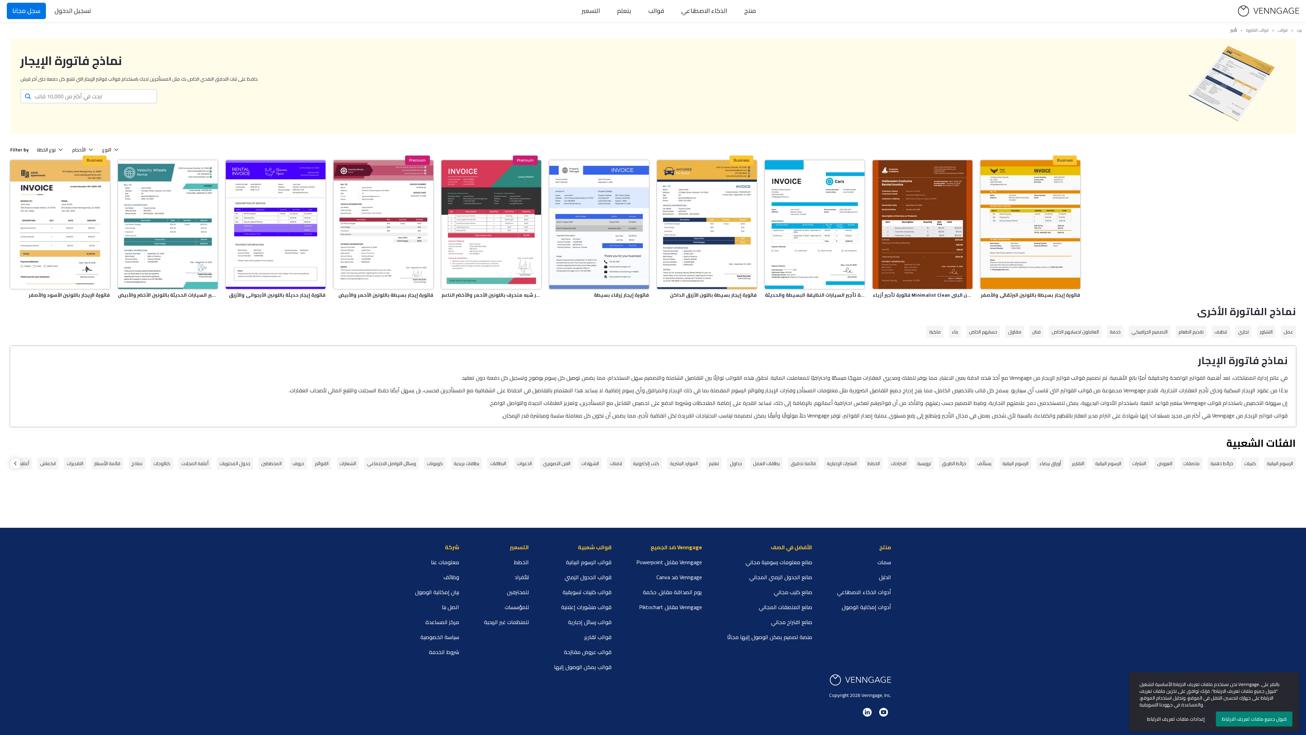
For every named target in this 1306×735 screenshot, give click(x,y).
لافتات (616, 463)
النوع (106, 149)
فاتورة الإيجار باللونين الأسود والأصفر (69, 295)
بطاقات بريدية (466, 463)
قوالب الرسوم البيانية (589, 562)
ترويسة (924, 463)
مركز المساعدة (442, 622)
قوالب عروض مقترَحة (588, 652)
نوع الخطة (46, 149)
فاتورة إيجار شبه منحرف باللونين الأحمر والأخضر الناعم (491, 295)
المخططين (271, 463)
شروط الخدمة (444, 652)
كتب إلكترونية (646, 463)
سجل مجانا (26, 10)
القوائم (322, 463)
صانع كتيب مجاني (793, 592)
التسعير (591, 10)
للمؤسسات (517, 607)
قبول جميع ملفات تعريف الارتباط (1254, 719)
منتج (750, 10)
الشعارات (347, 463)
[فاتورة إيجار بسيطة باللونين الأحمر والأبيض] (383, 224)
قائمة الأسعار (107, 463)
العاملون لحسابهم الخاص (1075, 331)
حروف (298, 463)
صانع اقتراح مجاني (791, 622)
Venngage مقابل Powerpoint (669, 562)
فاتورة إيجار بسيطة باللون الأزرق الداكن (713, 295)
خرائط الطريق (954, 463)
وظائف (451, 577)
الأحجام (79, 149)
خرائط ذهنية (1221, 463)
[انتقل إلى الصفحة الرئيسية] (1268, 11)
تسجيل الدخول (72, 10)
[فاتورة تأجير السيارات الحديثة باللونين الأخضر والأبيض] (168, 224)
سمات (884, 562)
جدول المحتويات (234, 463)
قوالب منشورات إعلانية (586, 607)
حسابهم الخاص (983, 331)
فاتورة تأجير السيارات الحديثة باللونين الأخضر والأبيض (168, 295)
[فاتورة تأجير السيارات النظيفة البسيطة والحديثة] (815, 224)
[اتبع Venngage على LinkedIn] (867, 712)
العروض (1164, 463)
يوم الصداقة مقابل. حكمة (672, 592)
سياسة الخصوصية (439, 637)
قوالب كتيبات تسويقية (587, 592)
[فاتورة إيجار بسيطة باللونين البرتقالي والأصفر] (1030, 224)
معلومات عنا (445, 562)
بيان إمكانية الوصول (437, 592)
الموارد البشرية (684, 463)
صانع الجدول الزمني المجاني (780, 577)
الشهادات (590, 463)
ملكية (935, 331)
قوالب (656, 10)
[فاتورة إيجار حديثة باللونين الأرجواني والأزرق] (275, 224)
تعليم (714, 463)
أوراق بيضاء (1050, 463)
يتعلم (624, 10)
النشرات (1139, 463)
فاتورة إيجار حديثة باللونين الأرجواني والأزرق (277, 295)
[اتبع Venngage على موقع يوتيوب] (883, 712)
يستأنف (984, 463)
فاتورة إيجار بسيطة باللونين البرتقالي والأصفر (1030, 295)
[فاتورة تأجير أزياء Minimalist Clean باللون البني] (922, 224)
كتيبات (1250, 463)
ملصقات (1191, 463)
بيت (1299, 30)
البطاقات (498, 463)
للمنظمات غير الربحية (506, 622)
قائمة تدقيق (803, 463)
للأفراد (522, 577)
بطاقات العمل (766, 463)
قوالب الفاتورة (1257, 30)
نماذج (137, 463)
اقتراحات (898, 463)
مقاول (1014, 331)
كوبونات (435, 463)
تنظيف (1221, 331)
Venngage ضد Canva (679, 577)
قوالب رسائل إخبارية (590, 622)
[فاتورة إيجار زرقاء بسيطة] (599, 224)
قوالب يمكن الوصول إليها (583, 667)
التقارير (1078, 463)
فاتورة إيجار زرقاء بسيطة (621, 295)
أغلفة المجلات (194, 463)
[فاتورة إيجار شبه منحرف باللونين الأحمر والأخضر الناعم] (491, 224)
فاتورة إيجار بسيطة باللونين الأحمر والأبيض (385, 295)
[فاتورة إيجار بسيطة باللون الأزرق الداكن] (707, 224)
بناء (955, 331)
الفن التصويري (556, 463)
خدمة (1115, 331)
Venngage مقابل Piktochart (670, 607)
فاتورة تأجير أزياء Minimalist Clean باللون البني (922, 295)
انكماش (48, 463)
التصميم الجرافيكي (1150, 331)
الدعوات (524, 463)
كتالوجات (161, 463)
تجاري (1243, 331)
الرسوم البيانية (1280, 463)
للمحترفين (518, 592)
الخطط (874, 463)
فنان (1036, 331)
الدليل (885, 577)
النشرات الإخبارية (842, 463)
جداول (736, 463)
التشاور (1266, 331)
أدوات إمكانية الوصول (866, 607)
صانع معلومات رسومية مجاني (779, 562)
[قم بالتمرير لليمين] (15, 463)
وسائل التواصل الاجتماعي (391, 463)
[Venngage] (860, 680)
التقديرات (75, 463)
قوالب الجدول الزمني (588, 577)
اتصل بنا (450, 607)
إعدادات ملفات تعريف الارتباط (1176, 719)
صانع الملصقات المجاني (785, 607)
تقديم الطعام (1191, 331)
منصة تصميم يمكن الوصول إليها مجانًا (769, 637)
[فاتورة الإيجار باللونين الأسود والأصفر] (60, 224)
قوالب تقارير (598, 637)
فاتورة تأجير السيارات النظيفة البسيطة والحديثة (815, 295)
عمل (1288, 331)
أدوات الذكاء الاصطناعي (864, 592)
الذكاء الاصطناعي (704, 10)
